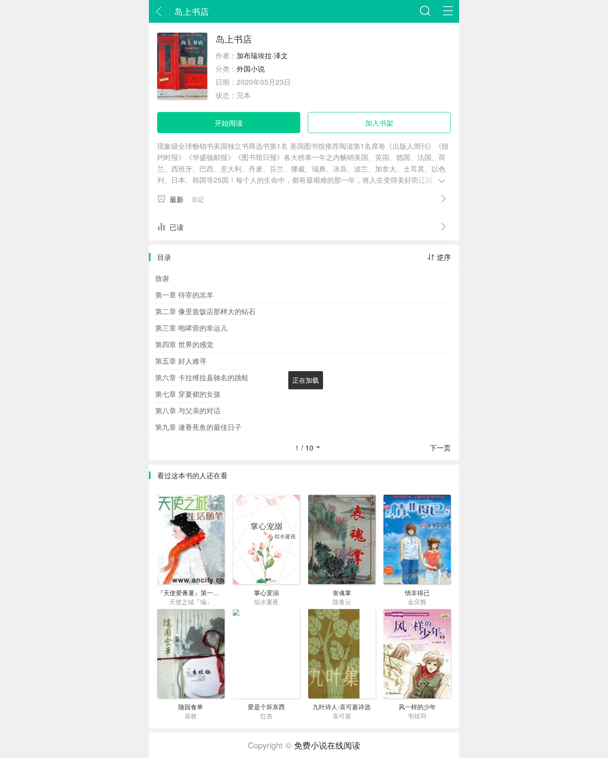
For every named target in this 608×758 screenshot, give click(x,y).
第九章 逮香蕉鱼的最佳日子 (198, 427)
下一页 (440, 447)
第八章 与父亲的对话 (187, 410)
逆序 (444, 257)
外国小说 (251, 68)
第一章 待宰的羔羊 (184, 294)
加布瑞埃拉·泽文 (262, 55)
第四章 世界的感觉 (184, 344)
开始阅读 (229, 122)
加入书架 (379, 122)
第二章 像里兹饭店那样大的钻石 (205, 311)
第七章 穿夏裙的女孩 (187, 394)
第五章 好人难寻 (180, 360)
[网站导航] (447, 11)
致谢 (162, 278)
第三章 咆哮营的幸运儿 (191, 327)
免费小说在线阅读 (327, 745)
